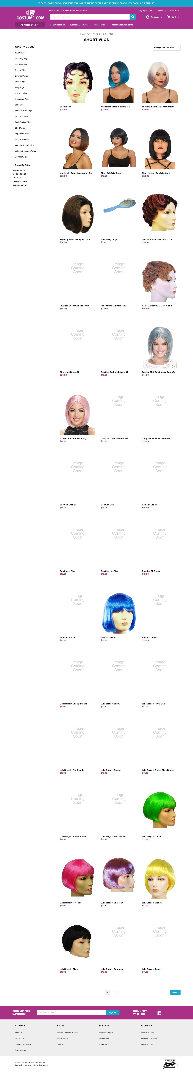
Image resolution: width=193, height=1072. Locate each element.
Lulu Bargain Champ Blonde (73, 703)
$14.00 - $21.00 (19, 174)
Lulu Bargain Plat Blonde (72, 770)
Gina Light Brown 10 (69, 372)
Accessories (99, 25)
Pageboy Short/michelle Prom (74, 305)
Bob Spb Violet (149, 504)
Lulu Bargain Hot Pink (70, 902)
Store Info (61, 1044)
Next (174, 992)
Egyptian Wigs (21, 76)
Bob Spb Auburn (150, 637)
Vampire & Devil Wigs (24, 145)
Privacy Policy (20, 1050)
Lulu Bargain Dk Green (112, 902)
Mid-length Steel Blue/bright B (115, 106)
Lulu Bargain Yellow (110, 703)
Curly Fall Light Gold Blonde (114, 438)
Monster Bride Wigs (23, 110)
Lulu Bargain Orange (111, 770)
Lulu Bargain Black (69, 969)
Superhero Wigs (22, 134)
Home (82, 34)
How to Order (62, 1038)
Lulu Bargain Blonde (152, 902)
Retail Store (174, 10)
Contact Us (161, 10)
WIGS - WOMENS (93, 34)
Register (109, 1032)
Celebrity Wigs (21, 58)
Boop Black (65, 106)
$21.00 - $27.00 (19, 178)
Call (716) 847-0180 (145, 10)
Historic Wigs (21, 93)
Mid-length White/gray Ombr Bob (158, 106)
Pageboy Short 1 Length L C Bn (75, 239)
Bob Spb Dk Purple (151, 571)
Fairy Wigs (19, 87)
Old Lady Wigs (21, 116)
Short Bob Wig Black (111, 173)
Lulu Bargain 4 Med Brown (73, 836)
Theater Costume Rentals (123, 25)
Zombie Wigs (21, 157)
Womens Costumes (79, 25)
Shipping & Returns (23, 1044)
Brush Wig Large (109, 239)
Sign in (102, 1032)
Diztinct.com (43, 1065)
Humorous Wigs (22, 99)
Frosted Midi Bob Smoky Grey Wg (158, 372)
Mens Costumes (57, 25)
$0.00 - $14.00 (18, 170)
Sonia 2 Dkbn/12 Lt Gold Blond (157, 305)
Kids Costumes (147, 1044)
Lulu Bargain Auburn (152, 969)
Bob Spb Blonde (67, 637)
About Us (19, 1032)
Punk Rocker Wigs (23, 122)
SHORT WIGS (108, 34)
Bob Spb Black (108, 637)
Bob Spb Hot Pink (109, 571)
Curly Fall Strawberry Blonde (156, 438)
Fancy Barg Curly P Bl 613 (113, 305)
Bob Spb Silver (108, 504)
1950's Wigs (20, 53)
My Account (104, 1038)
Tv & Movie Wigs (22, 139)
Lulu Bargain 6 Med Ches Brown (158, 770)
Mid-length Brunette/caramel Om (76, 173)
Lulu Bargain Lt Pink (151, 836)
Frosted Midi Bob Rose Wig (73, 438)
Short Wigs (20, 128)
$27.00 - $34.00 (19, 181)
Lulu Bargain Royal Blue (153, 703)
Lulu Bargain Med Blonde (113, 836)
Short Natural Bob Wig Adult (156, 173)
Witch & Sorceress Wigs (25, 151)
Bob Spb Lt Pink (67, 571)
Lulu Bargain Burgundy (112, 969)
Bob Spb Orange (68, 504)
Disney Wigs (20, 70)
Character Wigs (21, 64)
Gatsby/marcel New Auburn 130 (157, 239)
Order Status (104, 1044)
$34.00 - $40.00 (19, 185)
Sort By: (157, 48)
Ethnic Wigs (20, 82)
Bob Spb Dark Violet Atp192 (114, 372)
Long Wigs (19, 105)
